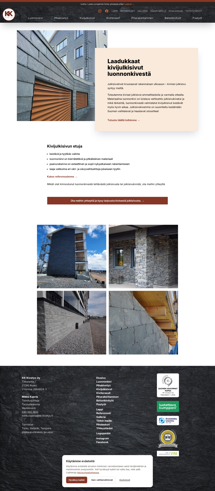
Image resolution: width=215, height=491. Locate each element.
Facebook (102, 442)
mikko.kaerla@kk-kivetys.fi (37, 415)
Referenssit (127, 11)
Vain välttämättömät (102, 480)
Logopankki (103, 433)
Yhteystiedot (193, 11)
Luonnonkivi (35, 18)
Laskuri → (129, 4)
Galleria (142, 11)
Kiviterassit (113, 18)
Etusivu (101, 377)
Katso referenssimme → (62, 176)
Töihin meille (158, 11)
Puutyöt (197, 18)
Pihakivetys (61, 18)
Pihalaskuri (176, 11)
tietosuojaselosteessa (88, 472)
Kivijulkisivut (87, 18)
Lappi (115, 11)
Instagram (102, 438)
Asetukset (124, 480)
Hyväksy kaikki (77, 480)
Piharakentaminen (142, 18)
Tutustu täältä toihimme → (124, 120)
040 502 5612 (30, 411)
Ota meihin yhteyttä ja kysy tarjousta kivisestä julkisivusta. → (107, 200)
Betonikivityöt (173, 18)
